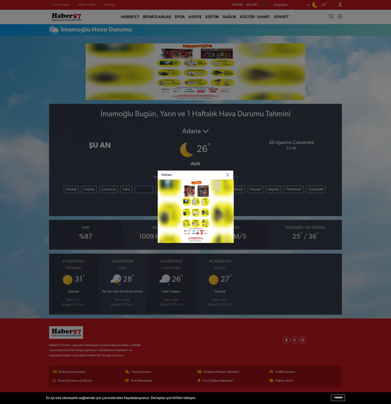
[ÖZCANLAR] (196, 211)
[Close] (227, 175)
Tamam (338, 397)
